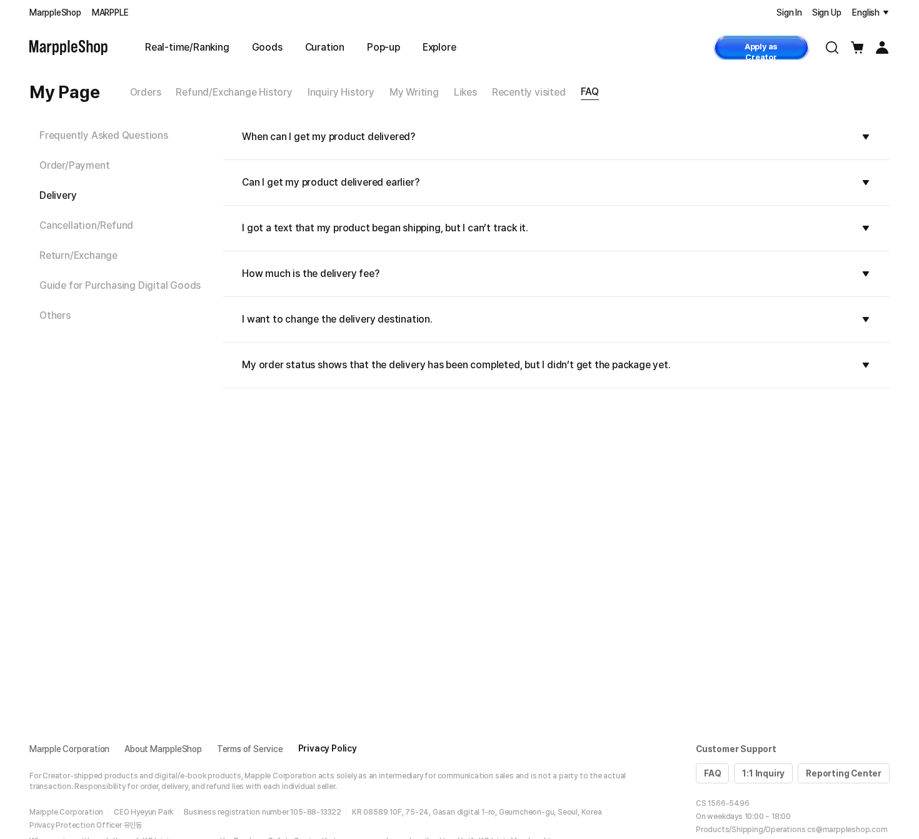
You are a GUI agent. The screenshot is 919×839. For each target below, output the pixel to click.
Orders (145, 92)
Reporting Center (843, 773)
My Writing (414, 92)
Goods (267, 47)
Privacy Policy (327, 748)
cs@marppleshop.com (847, 829)
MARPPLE (110, 13)
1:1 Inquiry (763, 773)
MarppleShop (55, 13)
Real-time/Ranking (187, 47)
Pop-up (383, 47)
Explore (439, 47)
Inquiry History (341, 92)
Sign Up (826, 13)
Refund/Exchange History (234, 92)
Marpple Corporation (69, 749)
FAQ (590, 92)
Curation (324, 47)
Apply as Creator (761, 51)
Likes (465, 92)
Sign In (789, 13)
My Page (64, 92)
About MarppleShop (163, 749)
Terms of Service (250, 749)
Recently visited (529, 92)
